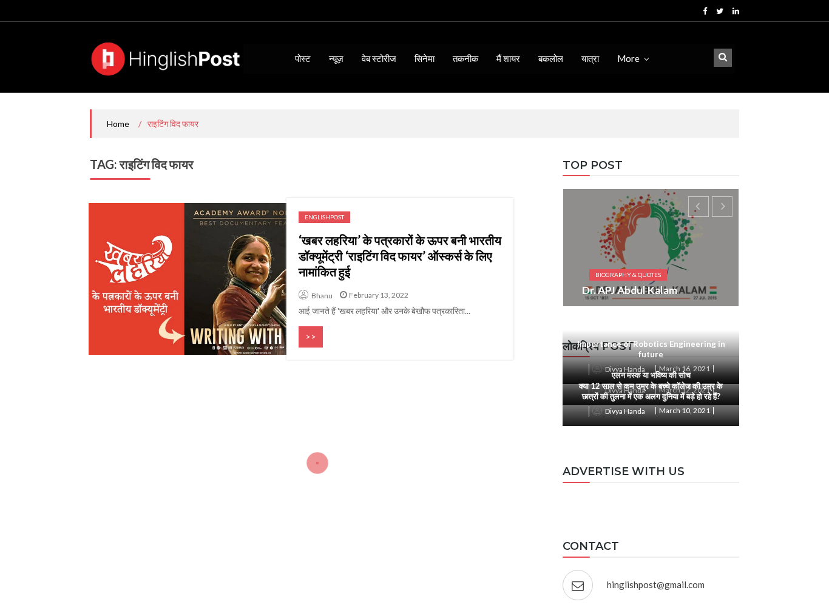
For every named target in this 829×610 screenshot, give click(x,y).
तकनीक (465, 58)
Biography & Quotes (628, 274)
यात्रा (590, 58)
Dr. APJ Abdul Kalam (629, 290)
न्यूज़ (336, 58)
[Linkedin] (736, 11)
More (628, 58)
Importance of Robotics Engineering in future (651, 349)
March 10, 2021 (684, 410)
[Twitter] (719, 11)
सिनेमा (424, 58)
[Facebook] (705, 11)
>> (310, 336)
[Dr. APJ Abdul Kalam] (651, 247)
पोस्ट (303, 58)
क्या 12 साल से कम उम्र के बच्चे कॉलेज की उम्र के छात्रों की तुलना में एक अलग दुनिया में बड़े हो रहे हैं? (651, 391)
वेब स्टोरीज (379, 58)
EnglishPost (324, 217)
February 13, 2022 (378, 295)
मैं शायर (508, 58)
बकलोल (550, 58)
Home (118, 123)
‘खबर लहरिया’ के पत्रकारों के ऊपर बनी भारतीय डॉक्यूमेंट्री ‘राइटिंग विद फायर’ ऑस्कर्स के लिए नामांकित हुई (400, 256)
